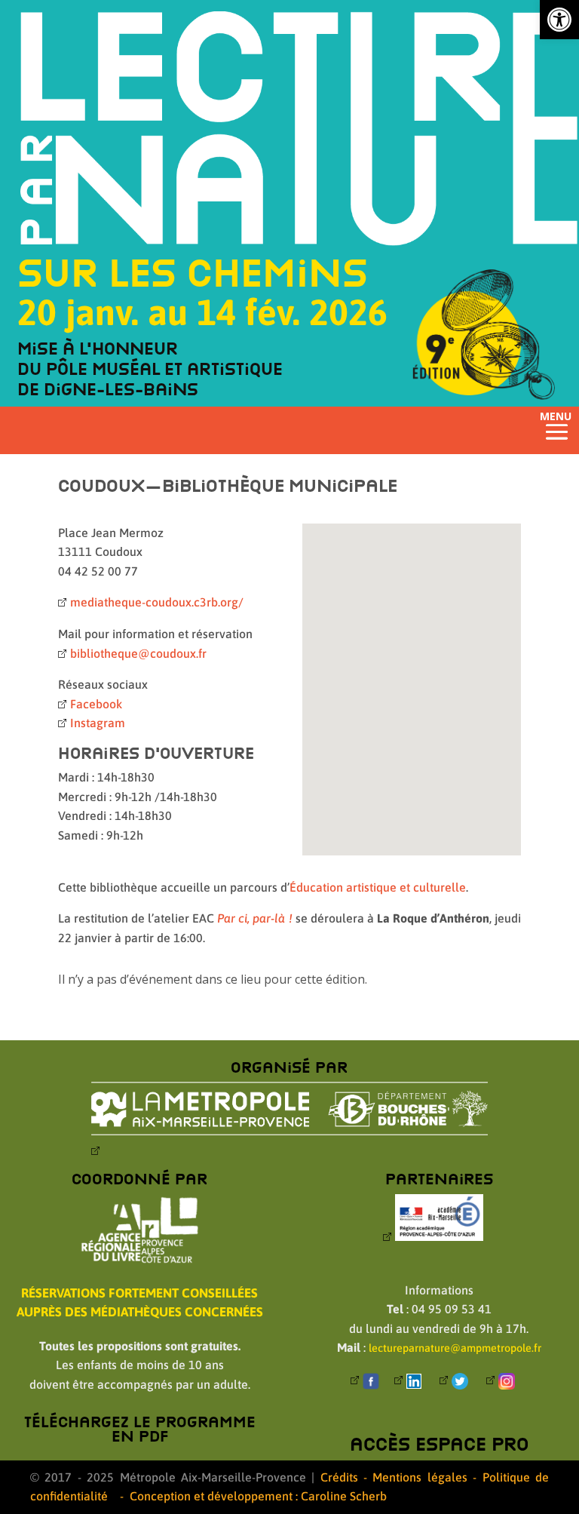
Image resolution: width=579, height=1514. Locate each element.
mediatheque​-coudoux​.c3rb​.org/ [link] (157, 602)
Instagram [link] (97, 722)
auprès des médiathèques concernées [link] (140, 1311)
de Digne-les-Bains (107, 388)
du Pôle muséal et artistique (150, 368)
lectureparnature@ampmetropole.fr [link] (455, 1348)
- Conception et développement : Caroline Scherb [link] (253, 1496)
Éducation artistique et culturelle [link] (378, 887)
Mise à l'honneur (97, 348)
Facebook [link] (96, 704)
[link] (559, 19)
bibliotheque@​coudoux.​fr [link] (138, 653)
